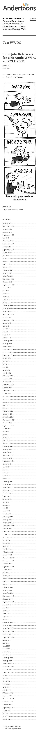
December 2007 (8, 593)
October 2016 (7, 282)
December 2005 (8, 663)
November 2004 (8, 702)
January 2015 (7, 343)
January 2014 (7, 379)
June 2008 (6, 575)
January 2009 (7, 555)
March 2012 (7, 443)
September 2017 (8, 250)
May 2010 (6, 508)
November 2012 (8, 420)
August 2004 (7, 710)
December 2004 (8, 699)
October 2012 (7, 423)
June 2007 (6, 611)
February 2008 (8, 587)
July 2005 (6, 678)
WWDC (20, 209)
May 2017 (6, 261)
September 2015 (8, 320)
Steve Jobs (15, 209)
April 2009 (6, 546)
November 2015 (8, 314)
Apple (9, 209)
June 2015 (6, 329)
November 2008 (8, 561)
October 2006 (7, 634)
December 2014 (8, 346)
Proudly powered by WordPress (12, 726)
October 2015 (7, 317)
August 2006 (7, 640)
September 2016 (8, 285)
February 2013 (8, 411)
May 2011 (6, 473)
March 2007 (7, 619)
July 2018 (6, 238)
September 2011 (8, 461)
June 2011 (6, 470)
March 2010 (7, 514)
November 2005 (8, 666)
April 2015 (6, 335)
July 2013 (6, 396)
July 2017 (6, 255)
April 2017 (6, 264)
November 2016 (8, 279)
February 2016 (8, 305)
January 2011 (7, 484)
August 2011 (7, 464)
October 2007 (7, 599)
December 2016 (8, 276)
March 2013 (7, 408)
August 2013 (7, 393)
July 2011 (6, 467)
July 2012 (6, 432)
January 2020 (7, 223)
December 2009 (8, 523)
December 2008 (8, 558)
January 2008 (7, 590)
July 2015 (6, 326)
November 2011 (8, 455)
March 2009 (7, 549)
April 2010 (6, 511)
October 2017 (7, 247)
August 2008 (7, 570)
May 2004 (6, 719)
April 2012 (6, 440)
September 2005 (8, 672)
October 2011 (7, 458)
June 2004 (6, 716)
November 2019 (8, 226)
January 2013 (7, 414)
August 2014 (7, 358)
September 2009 (8, 531)
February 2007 (8, 622)
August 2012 (7, 429)
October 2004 (7, 705)
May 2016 (6, 297)
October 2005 (7, 669)
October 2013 (7, 388)
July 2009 (6, 537)
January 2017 (7, 273)
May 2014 (6, 367)
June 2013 (6, 399)
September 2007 (8, 602)
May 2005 (6, 684)
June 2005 (6, 681)
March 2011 (7, 479)
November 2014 (8, 349)
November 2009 (8, 526)
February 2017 (7, 270)
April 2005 (6, 687)
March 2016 (7, 302)
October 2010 (7, 493)
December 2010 (8, 487)
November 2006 (8, 631)
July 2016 (6, 291)
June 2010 (6, 505)
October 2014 (7, 352)
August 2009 (7, 534)
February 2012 (8, 446)
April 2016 (6, 299)
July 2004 (6, 713)
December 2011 (8, 452)
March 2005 (7, 690)
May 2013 (6, 402)
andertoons (6, 68)
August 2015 (7, 323)
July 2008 (6, 572)
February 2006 (8, 658)
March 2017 (7, 267)
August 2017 (7, 253)
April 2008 (6, 581)
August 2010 (7, 499)
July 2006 (6, 643)
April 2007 (6, 616)
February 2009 (8, 552)
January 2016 (7, 308)
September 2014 (8, 355)
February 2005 (8, 693)
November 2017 (8, 244)
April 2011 (6, 476)
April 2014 (6, 370)
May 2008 (6, 578)
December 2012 (8, 417)
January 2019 (7, 229)
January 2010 (7, 520)
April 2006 (6, 652)
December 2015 (8, 311)
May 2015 (6, 332)
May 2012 (6, 437)
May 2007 (6, 614)
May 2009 (6, 543)
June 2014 (6, 364)
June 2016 (6, 294)
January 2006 (7, 661)
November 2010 (8, 490)
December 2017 (8, 241)
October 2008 (7, 564)
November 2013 (8, 385)
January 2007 (7, 625)
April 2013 (6, 405)
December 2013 (8, 382)
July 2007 (6, 608)
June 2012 (6, 435)
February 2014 (8, 376)
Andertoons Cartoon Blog (13, 18)
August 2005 (7, 675)
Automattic (17, 729)
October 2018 (7, 232)
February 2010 (8, 517)
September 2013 (8, 390)
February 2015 (8, 341)
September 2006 (8, 637)
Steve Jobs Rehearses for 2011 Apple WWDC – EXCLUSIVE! (19, 57)
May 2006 (6, 649)
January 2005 (7, 696)
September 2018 (8, 235)
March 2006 (7, 655)
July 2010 (6, 502)
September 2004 (8, 708)
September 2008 (8, 567)
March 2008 (7, 584)
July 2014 (6, 361)
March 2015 (7, 338)
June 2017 (6, 258)
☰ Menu (33, 19)
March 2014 (7, 373)
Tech (10, 207)
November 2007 (8, 596)
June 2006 (6, 646)
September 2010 (8, 496)
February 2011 (7, 482)
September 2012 (8, 426)
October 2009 (7, 528)
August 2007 (7, 605)
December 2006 (8, 628)
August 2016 (7, 288)
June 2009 (6, 540)
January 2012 (7, 449)
